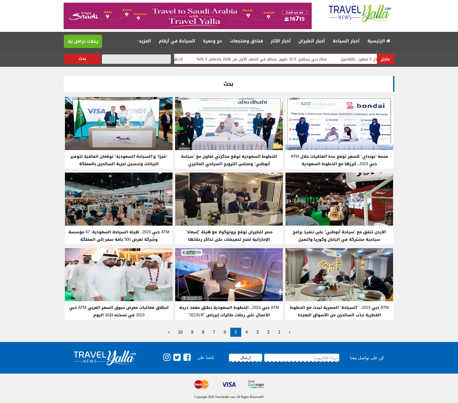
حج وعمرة (212, 41)
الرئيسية (376, 41)
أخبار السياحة (346, 41)
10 (180, 332)
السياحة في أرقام (177, 41)
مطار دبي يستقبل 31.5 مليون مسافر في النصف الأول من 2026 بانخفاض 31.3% (280, 59)
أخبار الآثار (281, 41)
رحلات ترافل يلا (83, 41)
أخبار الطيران (311, 41)
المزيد (145, 41)
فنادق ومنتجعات (246, 41)
